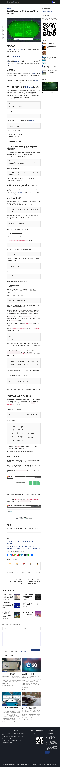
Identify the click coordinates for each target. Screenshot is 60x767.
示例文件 (26, 386)
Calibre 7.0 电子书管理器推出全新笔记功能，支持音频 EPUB (28, 596)
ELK (21, 50)
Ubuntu (20, 192)
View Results (51, 755)
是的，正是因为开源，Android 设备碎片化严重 (50, 737)
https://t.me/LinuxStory (38, 733)
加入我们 (39, 764)
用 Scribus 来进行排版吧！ (29, 708)
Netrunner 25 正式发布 (6, 738)
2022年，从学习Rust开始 (52, 52)
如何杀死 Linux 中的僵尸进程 (52, 47)
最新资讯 (31, 2)
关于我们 (35, 764)
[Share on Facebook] (3, 27)
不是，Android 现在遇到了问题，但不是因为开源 (51, 747)
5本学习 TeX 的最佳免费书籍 (52, 67)
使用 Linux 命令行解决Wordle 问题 (51, 58)
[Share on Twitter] (3, 30)
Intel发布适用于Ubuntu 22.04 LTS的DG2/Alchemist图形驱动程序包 (7, 605)
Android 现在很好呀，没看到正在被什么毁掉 (51, 744)
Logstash (26, 189)
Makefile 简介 (50, 63)
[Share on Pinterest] (3, 34)
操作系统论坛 (54, 764)
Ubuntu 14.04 (13, 50)
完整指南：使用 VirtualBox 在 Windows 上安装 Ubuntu (6, 614)
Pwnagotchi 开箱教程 (8, 674)
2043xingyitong (7, 721)
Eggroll (18, 39)
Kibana (29, 87)
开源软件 (9, 8)
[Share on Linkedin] (3, 37)
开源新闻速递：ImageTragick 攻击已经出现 (15, 581)
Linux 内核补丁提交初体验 (52, 70)
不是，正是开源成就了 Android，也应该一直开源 (51, 742)
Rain (24, 689)
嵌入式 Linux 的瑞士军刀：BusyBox (27, 603)
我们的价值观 (43, 764)
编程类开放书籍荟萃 (51, 43)
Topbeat (15, 56)
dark (25, 719)
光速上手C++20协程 (28, 674)
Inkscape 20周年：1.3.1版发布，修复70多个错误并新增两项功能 (7, 596)
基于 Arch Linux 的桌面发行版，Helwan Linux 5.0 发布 (12, 736)
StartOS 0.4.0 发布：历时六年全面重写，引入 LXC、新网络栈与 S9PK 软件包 (15, 734)
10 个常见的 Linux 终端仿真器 (48, 92)
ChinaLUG (49, 764)
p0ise (5, 685)
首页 (25, 2)
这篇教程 (23, 194)
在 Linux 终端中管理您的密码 (10, 707)
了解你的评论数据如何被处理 (23, 651)
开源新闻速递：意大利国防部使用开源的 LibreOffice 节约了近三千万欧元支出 (33, 581)
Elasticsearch (17, 61)
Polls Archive (47, 756)
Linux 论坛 (39, 2)
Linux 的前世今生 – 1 (51, 72)
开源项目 (4, 671)
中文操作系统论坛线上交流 (47, 11)
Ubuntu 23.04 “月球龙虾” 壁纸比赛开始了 (28, 613)
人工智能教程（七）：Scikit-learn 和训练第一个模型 (12, 740)
